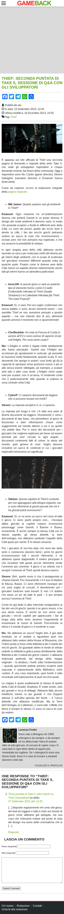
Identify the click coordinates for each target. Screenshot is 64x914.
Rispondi (13, 832)
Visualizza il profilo (47, 765)
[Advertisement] (32, 40)
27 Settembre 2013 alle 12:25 (25, 801)
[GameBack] (34, 4)
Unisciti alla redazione (15, 909)
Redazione (23, 905)
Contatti (37, 905)
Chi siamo (7, 905)
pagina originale (17, 191)
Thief (13, 117)
